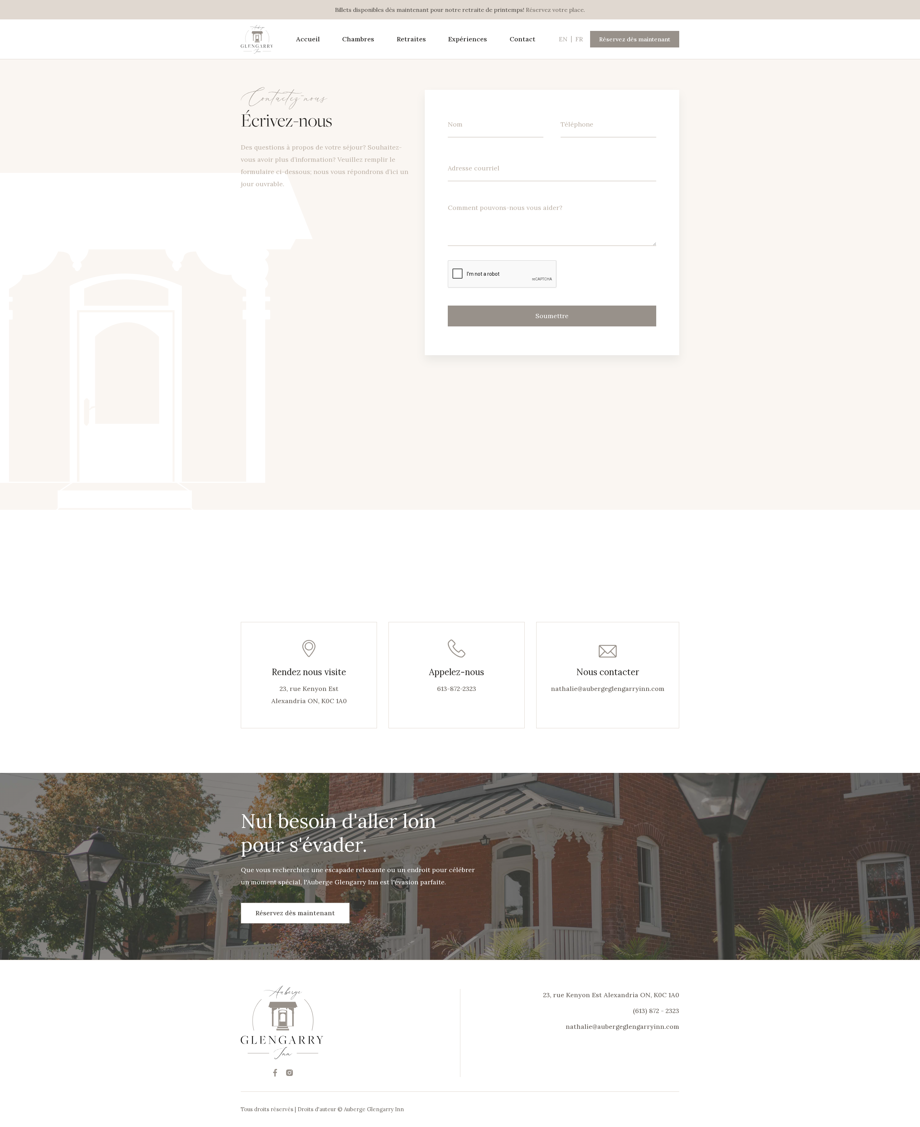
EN (563, 39)
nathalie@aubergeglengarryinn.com (607, 688)
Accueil (308, 39)
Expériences (467, 39)
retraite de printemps (492, 9)
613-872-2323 (456, 688)
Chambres (358, 39)
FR (579, 39)
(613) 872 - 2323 (656, 1011)
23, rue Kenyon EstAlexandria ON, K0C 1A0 (309, 694)
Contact (522, 39)
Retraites (411, 39)
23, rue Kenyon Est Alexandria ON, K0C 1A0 (611, 995)
